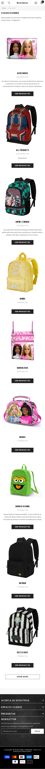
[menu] (2, 3)
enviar (37, 731)
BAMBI (22, 298)
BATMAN (22, 583)
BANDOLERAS (22, 367)
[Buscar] (9, 3)
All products (22, 150)
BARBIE (22, 437)
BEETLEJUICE (22, 652)
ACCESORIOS (22, 73)
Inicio (4, 8)
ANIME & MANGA (22, 221)
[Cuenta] (36, 3)
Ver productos (22, 94)
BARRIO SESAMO (22, 506)
